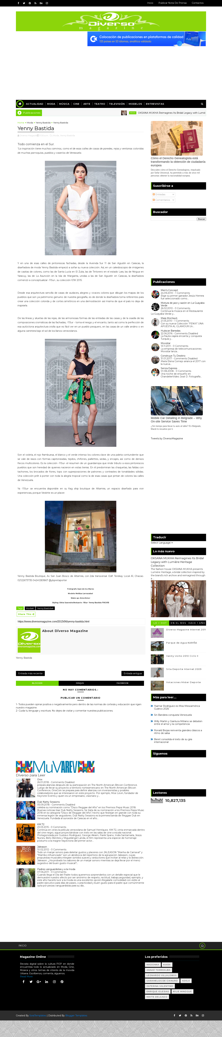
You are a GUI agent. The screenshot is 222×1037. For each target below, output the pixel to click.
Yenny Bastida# (45, 608)
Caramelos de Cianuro (162, 980)
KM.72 (40, 824)
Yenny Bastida (43, 122)
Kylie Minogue (182, 991)
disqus (80, 683)
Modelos (135, 103)
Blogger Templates (76, 1015)
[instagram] (46, 3)
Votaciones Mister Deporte (183, 682)
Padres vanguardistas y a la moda (56, 869)
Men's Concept (169, 290)
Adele (186, 980)
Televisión (117, 103)
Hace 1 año (196, 623)
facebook (122, 683)
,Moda (55, 135)
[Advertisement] (111, 70)
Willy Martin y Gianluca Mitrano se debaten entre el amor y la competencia (178, 722)
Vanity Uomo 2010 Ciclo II (182, 656)
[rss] (35, 3)
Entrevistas (155, 103)
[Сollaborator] (146, 38)
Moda (51, 103)
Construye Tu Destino (173, 355)
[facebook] (18, 3)
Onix (39, 779)
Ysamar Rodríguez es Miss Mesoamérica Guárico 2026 (177, 707)
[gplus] (38, 981)
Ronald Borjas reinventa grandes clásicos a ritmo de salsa (178, 732)
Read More (26, 976)
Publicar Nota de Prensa (172, 2)
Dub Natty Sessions (48, 801)
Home (21, 122)
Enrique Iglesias (158, 991)
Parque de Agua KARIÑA (181, 642)
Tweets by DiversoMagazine (167, 438)
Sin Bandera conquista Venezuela (173, 714)
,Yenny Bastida (67, 135)
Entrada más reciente (30, 673)
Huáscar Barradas (170, 330)
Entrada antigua (133, 673)
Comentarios (162, 200)
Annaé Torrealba (159, 970)
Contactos (197, 2)
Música (64, 103)
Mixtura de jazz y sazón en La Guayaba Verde (182, 304)
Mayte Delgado (157, 997)
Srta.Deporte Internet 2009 (184, 669)
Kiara (167, 964)
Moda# (30, 608)
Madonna (153, 964)
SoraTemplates (37, 1015)
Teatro (99, 103)
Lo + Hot (160, 623)
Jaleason (42, 846)
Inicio (150, 2)
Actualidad (34, 103)
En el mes (178, 623)
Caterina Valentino (160, 986)
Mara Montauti (169, 318)
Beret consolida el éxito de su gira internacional (173, 741)
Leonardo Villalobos (162, 975)
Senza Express (169, 368)
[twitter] (24, 3)
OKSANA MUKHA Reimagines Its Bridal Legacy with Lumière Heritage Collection (163, 112)
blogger (37, 683)
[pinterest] (29, 3)
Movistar (165, 343)
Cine (76, 103)
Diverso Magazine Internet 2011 (186, 629)
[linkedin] (46, 981)
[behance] (41, 3)
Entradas (160, 194)
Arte (86, 103)
